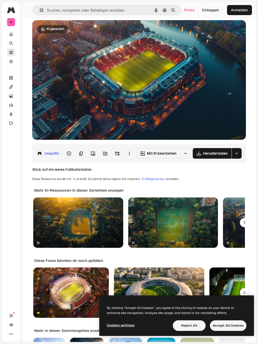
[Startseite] (11, 34)
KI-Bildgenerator (153, 179)
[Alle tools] (11, 78)
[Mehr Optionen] (129, 153)
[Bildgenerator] (11, 96)
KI (74, 179)
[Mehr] (11, 334)
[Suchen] (11, 43)
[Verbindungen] (11, 316)
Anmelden (239, 10)
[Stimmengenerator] (11, 114)
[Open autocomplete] (39, 10)
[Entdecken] (11, 61)
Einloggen (210, 10)
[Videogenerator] (11, 105)
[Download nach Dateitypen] (237, 153)
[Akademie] (11, 325)
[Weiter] (244, 222)
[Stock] (11, 52)
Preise (189, 10)
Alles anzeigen (111, 190)
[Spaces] (11, 87)
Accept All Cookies (228, 325)
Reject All (189, 325)
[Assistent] (11, 123)
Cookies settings (121, 325)
